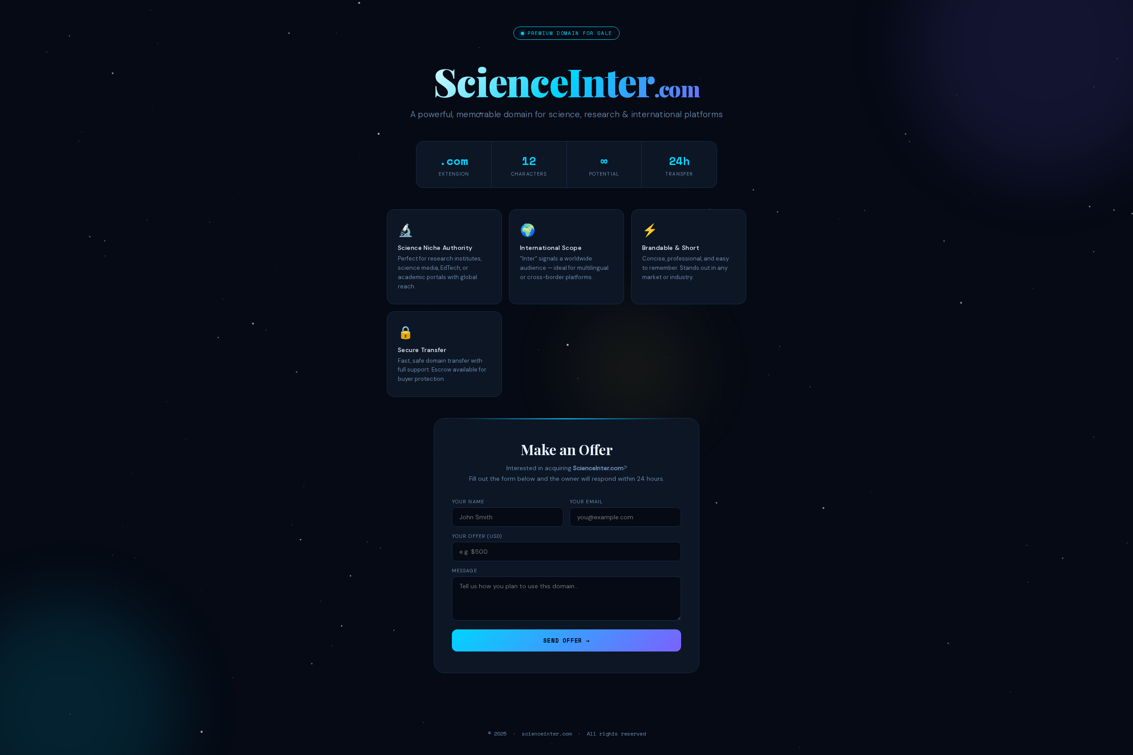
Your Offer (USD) (477, 536)
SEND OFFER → (566, 640)
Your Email (586, 501)
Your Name (468, 501)
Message (464, 570)
